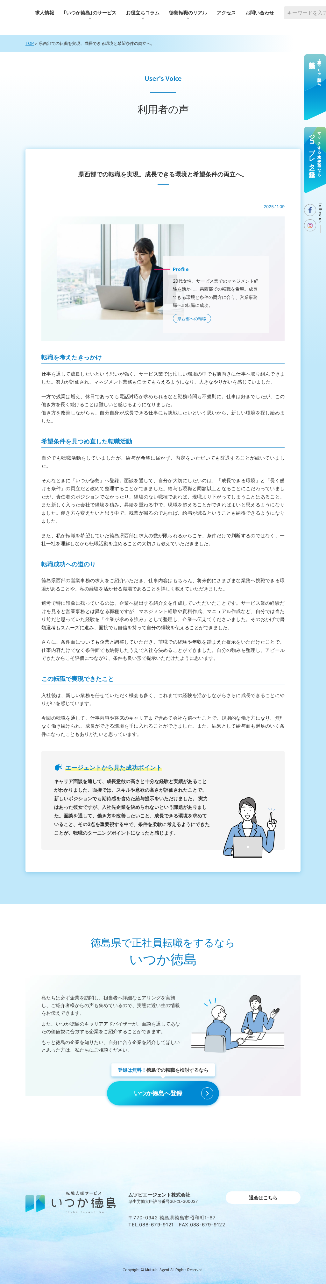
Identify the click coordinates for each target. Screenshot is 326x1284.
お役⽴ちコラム (142, 13)
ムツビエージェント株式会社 (159, 1195)
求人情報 (44, 13)
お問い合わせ (259, 13)
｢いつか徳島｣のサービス (90, 13)
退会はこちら (263, 1198)
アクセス (226, 13)
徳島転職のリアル (188, 13)
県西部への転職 (191, 318)
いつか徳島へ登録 (158, 1093)
